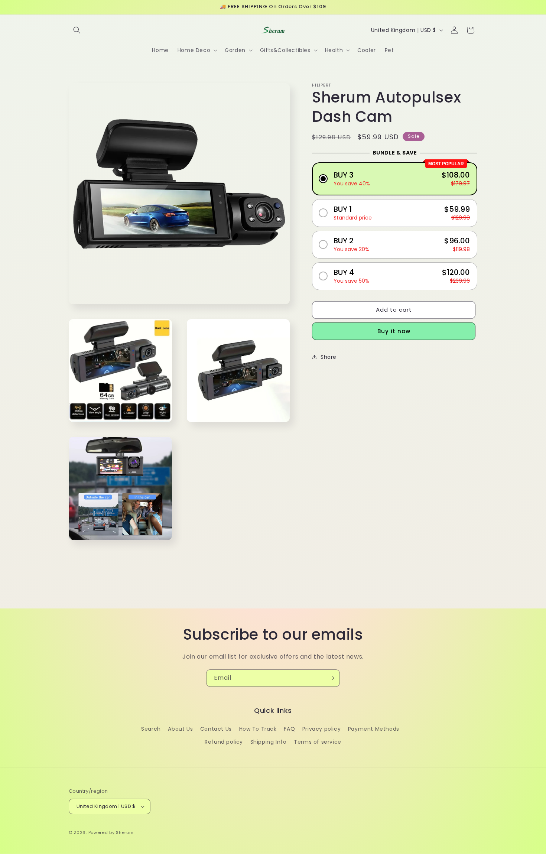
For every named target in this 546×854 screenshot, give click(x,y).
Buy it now (393, 331)
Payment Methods (373, 729)
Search (151, 729)
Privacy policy (321, 729)
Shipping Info (268, 742)
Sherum (124, 832)
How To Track (258, 729)
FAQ (289, 729)
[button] (77, 30)
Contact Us (216, 729)
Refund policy (224, 742)
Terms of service (317, 742)
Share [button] (329, 357)
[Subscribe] (331, 678)
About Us (180, 729)
